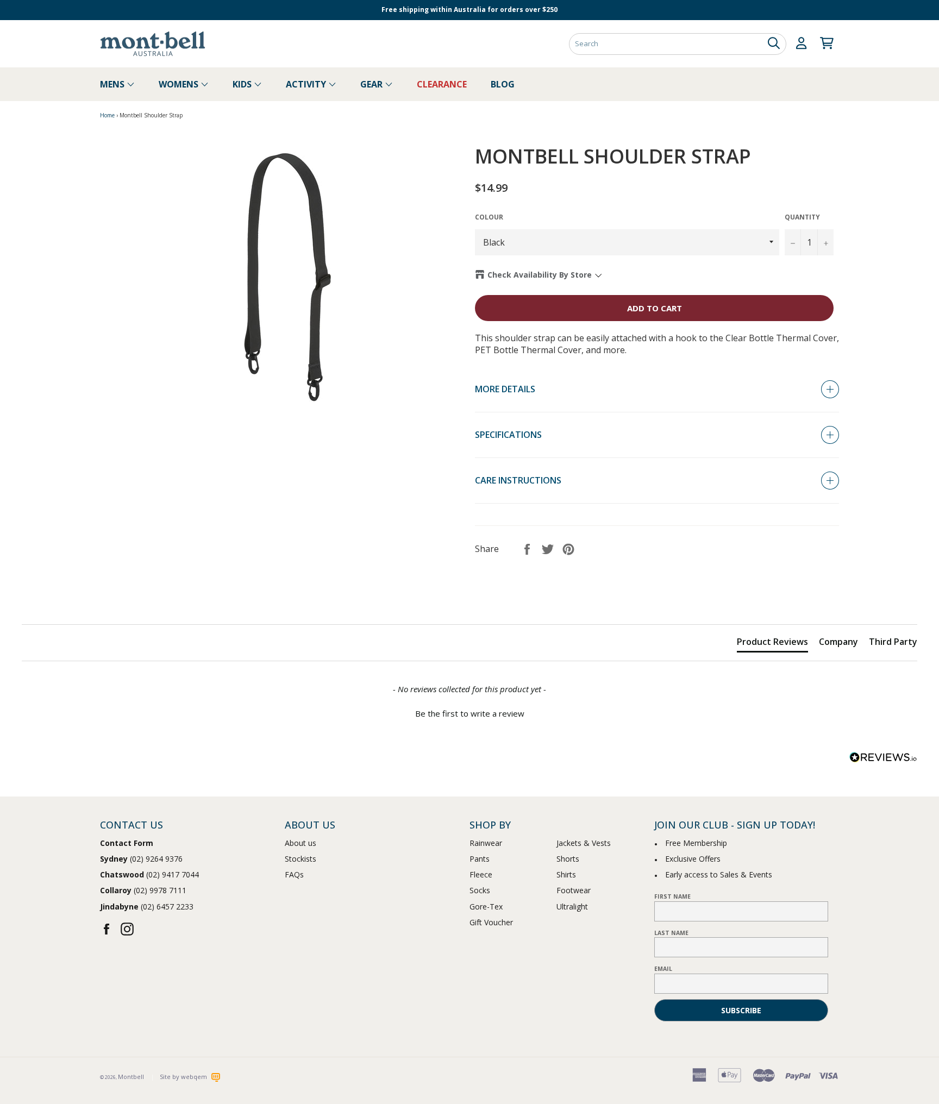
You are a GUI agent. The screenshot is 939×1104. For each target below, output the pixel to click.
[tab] (772, 644)
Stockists (300, 859)
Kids (243, 84)
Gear (372, 84)
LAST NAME (671, 933)
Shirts (566, 874)
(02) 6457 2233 (146, 906)
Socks (480, 890)
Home (107, 115)
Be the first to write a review (469, 713)
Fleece (481, 874)
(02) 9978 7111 (143, 890)
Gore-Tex (486, 906)
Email (663, 969)
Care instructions (518, 480)
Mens (113, 84)
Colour (489, 217)
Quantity (802, 217)
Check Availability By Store (539, 274)
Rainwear (486, 843)
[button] (469, 712)
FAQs (294, 874)
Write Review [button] (879, 598)
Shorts (567, 859)
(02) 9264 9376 (141, 859)
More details (505, 389)
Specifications (508, 435)
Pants (480, 859)
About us (300, 843)
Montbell (131, 1076)
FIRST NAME (672, 896)
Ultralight (572, 906)
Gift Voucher (491, 922)
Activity (307, 84)
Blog (503, 84)
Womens (180, 84)
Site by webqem (184, 1076)
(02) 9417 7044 (149, 874)
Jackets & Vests (583, 843)
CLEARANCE (442, 84)
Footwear (573, 890)
